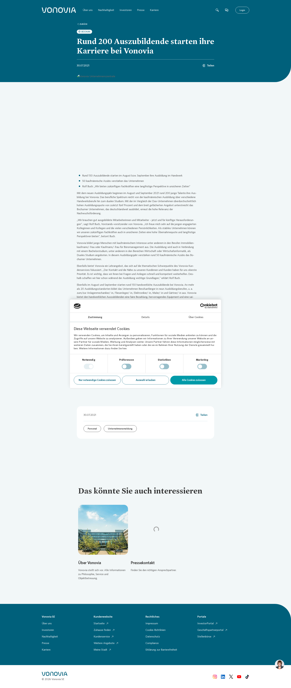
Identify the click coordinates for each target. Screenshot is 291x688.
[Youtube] (239, 676)
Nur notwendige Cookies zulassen (97, 380)
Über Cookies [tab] (196, 317)
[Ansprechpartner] (226, 10)
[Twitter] (231, 676)
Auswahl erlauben (145, 380)
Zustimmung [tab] (95, 317)
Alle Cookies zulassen (194, 380)
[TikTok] (247, 676)
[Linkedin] (223, 676)
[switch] (126, 366)
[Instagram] (215, 676)
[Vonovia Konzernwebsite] (59, 10)
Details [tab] (145, 317)
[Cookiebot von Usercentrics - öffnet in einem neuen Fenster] (202, 306)
